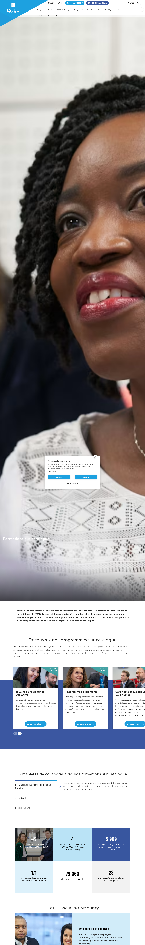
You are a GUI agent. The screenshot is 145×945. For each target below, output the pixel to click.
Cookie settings (72, 483)
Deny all (86, 477)
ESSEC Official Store (97, 3)
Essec (40, 16)
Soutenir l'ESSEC (75, 3)
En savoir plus (34, 724)
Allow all (59, 477)
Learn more (52, 471)
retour (33, 16)
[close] (95, 457)
